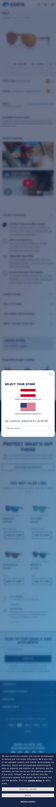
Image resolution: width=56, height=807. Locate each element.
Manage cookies (28, 801)
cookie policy (35, 780)
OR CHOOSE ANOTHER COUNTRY (27, 421)
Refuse (28, 795)
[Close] (51, 374)
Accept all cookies (28, 789)
